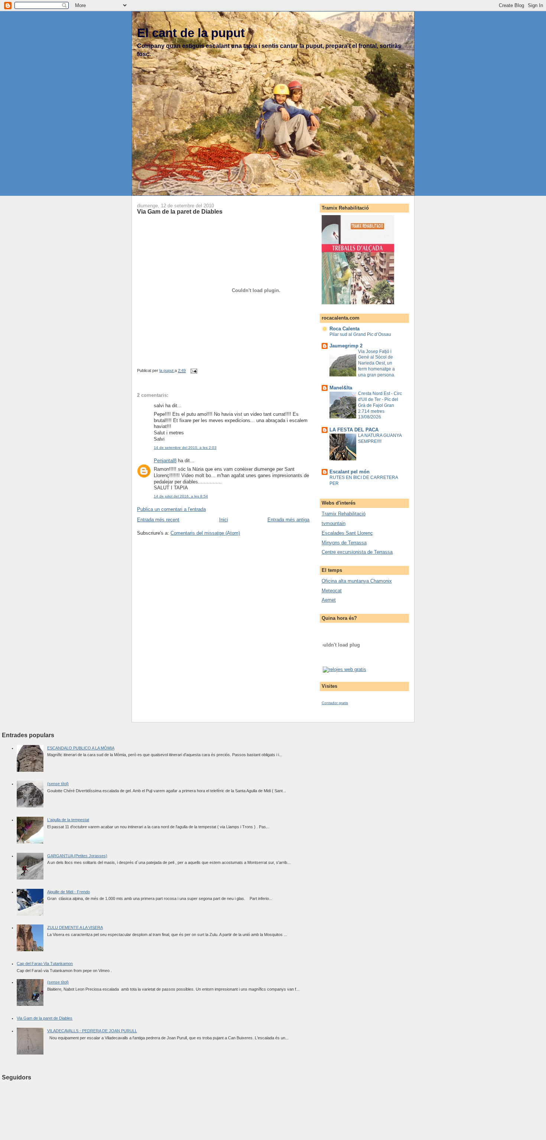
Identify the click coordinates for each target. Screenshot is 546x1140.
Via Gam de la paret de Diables (44, 1018)
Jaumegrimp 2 (346, 346)
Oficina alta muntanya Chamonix (357, 581)
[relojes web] (341, 662)
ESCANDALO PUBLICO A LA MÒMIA (80, 748)
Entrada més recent (158, 519)
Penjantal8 (165, 460)
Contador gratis (335, 703)
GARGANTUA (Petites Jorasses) (77, 856)
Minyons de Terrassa (344, 542)
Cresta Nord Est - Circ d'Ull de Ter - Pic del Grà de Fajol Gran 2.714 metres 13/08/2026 (380, 405)
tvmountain (333, 523)
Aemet (329, 600)
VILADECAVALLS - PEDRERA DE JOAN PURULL (92, 1031)
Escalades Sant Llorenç (347, 533)
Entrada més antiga (288, 519)
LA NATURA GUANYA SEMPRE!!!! (380, 438)
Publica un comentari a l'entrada (171, 509)
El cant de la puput (191, 33)
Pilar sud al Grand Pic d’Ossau (360, 334)
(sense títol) (58, 783)
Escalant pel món (349, 472)
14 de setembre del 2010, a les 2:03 (185, 448)
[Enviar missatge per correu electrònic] (193, 370)
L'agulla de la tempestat (68, 819)
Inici (223, 519)
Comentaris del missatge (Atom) (205, 533)
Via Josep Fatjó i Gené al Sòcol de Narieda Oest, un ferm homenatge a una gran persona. (376, 363)
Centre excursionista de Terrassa (357, 552)
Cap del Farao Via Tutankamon (45, 963)
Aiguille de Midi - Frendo (68, 892)
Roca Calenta (344, 328)
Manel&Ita (340, 388)
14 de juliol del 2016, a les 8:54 (181, 496)
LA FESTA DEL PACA (353, 430)
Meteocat (332, 590)
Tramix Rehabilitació (343, 513)
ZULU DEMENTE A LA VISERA (75, 927)
